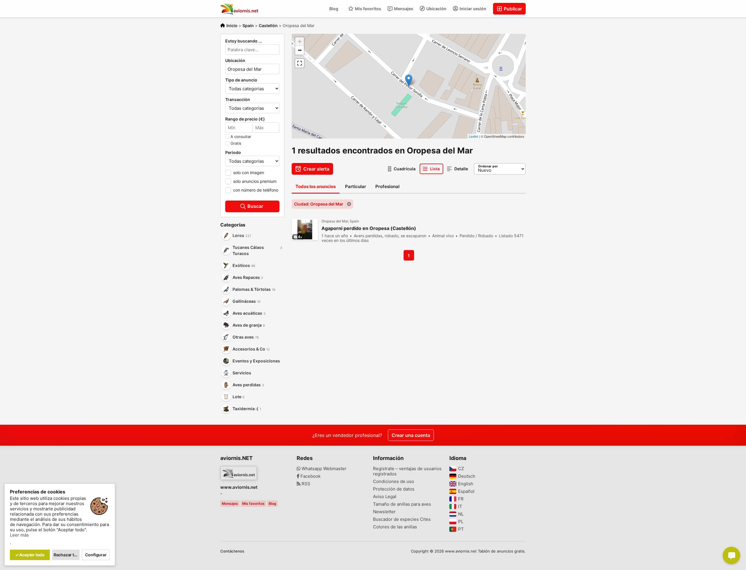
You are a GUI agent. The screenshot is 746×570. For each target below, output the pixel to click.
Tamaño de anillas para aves (402, 504)
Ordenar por (488, 166)
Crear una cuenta (411, 435)
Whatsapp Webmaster (323, 468)
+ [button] (300, 41)
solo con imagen (248, 172)
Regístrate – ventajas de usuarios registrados (407, 471)
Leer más (19, 535)
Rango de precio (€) (245, 119)
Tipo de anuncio (241, 80)
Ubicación (435, 8)
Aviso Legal (384, 496)
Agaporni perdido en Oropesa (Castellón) (368, 228)
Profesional (387, 186)
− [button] (300, 50)
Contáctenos (232, 551)
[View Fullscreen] (299, 63)
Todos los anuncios (315, 186)
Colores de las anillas (395, 527)
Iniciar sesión (472, 8)
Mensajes (403, 8)
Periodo (233, 152)
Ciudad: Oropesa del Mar (318, 203)
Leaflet (473, 136)
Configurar (96, 554)
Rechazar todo (67, 554)
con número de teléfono (255, 189)
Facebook (310, 476)
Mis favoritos (367, 8)
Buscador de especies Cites (402, 519)
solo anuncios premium (255, 181)
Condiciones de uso (393, 481)
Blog (333, 8)
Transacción (237, 99)
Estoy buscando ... (243, 41)
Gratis (236, 143)
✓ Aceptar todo (30, 554)
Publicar (512, 9)
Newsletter (384, 511)
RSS (305, 483)
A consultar (241, 136)
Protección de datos (393, 489)
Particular (355, 186)
